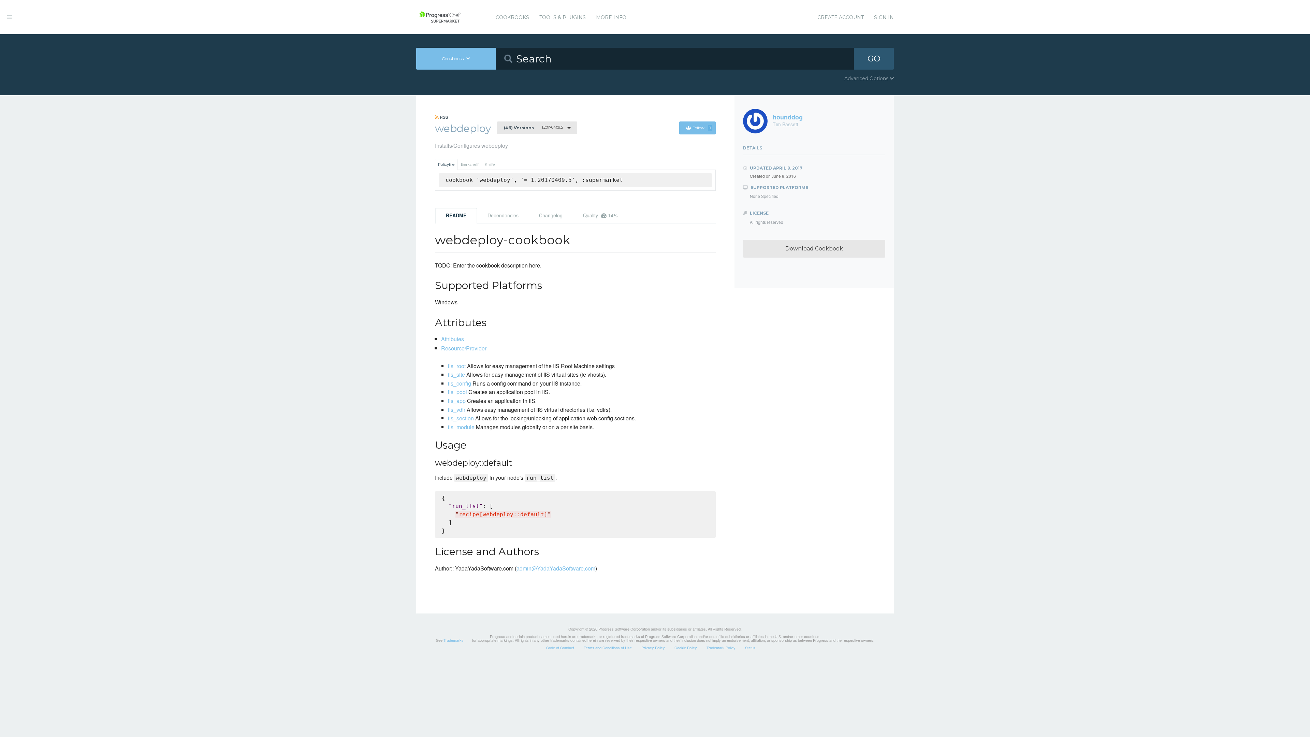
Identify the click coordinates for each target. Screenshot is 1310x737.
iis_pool (457, 392)
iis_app (457, 401)
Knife (490, 164)
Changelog (551, 215)
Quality (600, 215)
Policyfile (446, 164)
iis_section (461, 418)
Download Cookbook (814, 248)
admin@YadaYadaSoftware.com (555, 568)
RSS (443, 117)
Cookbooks (512, 17)
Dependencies (503, 215)
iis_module (461, 427)
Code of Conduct (560, 647)
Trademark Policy (721, 647)
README (456, 215)
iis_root (457, 366)
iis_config (459, 383)
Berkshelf (470, 164)
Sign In (884, 17)
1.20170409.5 (533, 127)
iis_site (456, 374)
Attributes (452, 339)
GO (874, 58)
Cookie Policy (685, 647)
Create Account (840, 17)
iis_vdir (456, 410)
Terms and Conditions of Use (608, 647)
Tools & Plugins (562, 17)
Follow (702, 128)
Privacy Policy (653, 647)
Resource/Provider (463, 348)
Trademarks (453, 640)
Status (750, 647)
